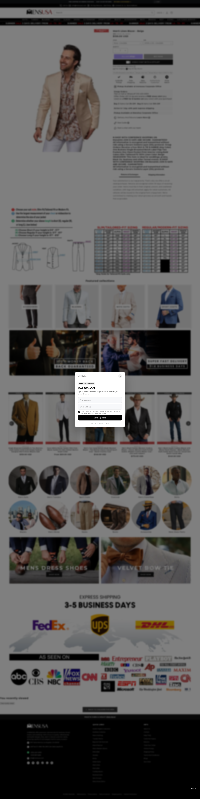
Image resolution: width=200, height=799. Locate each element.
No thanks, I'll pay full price (100, 423)
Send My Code (100, 418)
